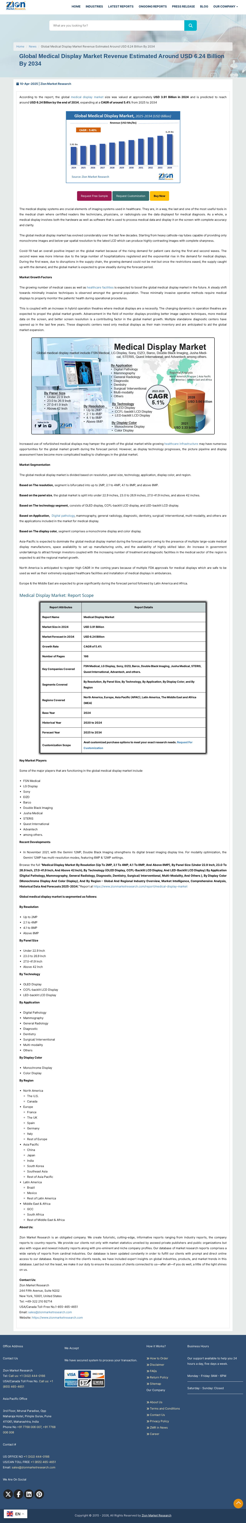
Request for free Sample (123, 61)
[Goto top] (238, 1503)
